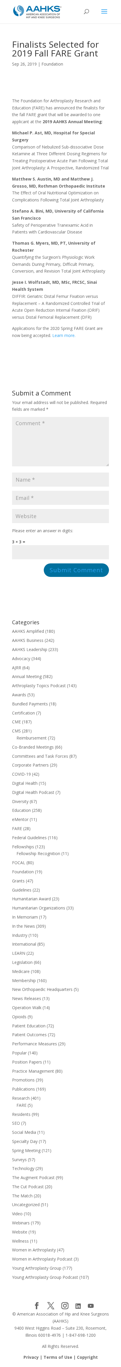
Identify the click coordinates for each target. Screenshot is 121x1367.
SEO (16, 1123)
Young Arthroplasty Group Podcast (45, 1277)
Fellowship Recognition (38, 853)
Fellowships (23, 846)
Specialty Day (25, 1141)
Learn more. (63, 335)
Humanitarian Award (31, 899)
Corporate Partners (30, 765)
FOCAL (18, 862)
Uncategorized (26, 1204)
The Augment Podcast (33, 1177)
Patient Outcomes (29, 1034)
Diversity (20, 801)
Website (19, 1232)
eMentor (20, 819)
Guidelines (21, 890)
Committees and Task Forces (40, 756)
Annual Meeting (27, 676)
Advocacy (21, 658)
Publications (23, 1089)
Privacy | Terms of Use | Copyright (60, 1357)
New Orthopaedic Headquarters (42, 989)
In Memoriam (25, 917)
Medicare (21, 971)
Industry (19, 935)
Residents (21, 1114)
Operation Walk (26, 1007)
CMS (16, 731)
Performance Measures (34, 1043)
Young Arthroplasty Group (36, 1268)
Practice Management (33, 1071)
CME (16, 722)
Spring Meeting (26, 1150)
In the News (23, 926)
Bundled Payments (30, 704)
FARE (17, 828)
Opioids (19, 1016)
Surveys (19, 1159)
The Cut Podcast (28, 1186)
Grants (18, 881)
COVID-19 (21, 774)
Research (21, 1098)
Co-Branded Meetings (33, 747)
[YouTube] (91, 1306)
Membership (24, 980)
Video (17, 1213)
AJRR (16, 667)
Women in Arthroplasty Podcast (42, 1259)
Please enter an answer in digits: (42, 530)
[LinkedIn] (78, 1306)
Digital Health (25, 783)
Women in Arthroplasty (34, 1250)
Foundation (52, 64)
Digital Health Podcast (33, 792)
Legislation (22, 962)
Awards (19, 694)
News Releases (26, 998)
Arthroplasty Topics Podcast (39, 685)
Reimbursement (31, 738)
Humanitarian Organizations (38, 908)
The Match (22, 1196)
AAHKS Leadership (29, 649)
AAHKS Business (27, 640)
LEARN (18, 953)
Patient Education (29, 1026)
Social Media (24, 1132)
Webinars (21, 1223)
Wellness (20, 1241)
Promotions (23, 1080)
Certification (23, 713)
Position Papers (27, 1062)
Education (21, 810)
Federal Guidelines (29, 837)
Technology (23, 1168)
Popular (19, 1053)
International (24, 944)
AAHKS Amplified (28, 631)
